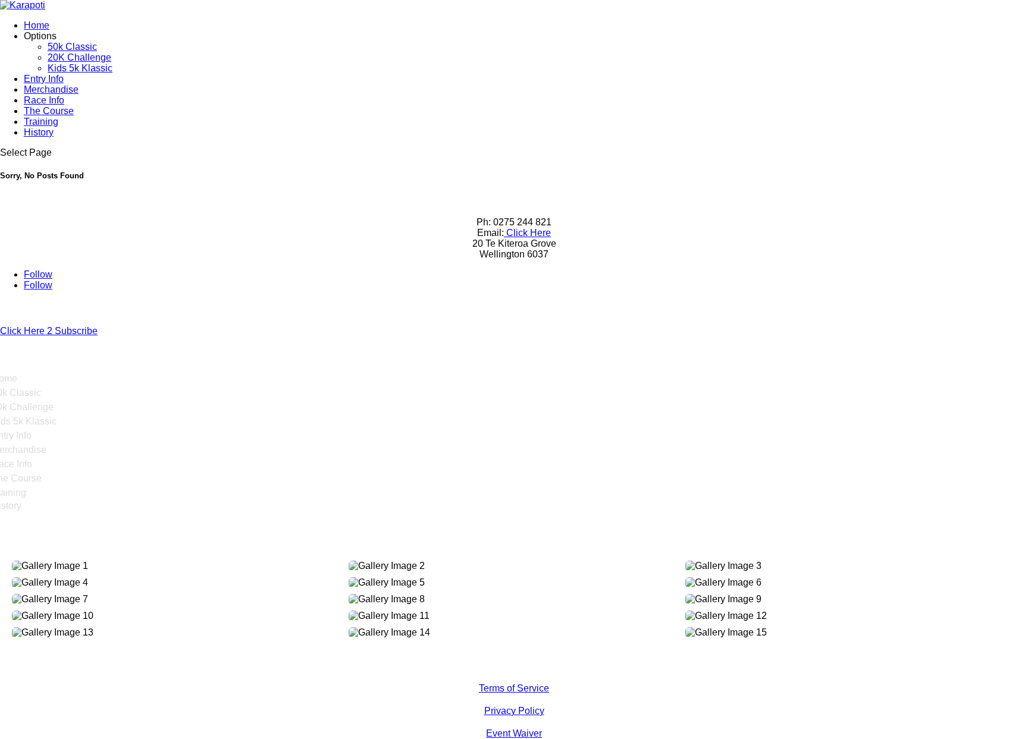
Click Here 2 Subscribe (49, 331)
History (39, 132)
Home (36, 25)
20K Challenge (79, 57)
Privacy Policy (514, 711)
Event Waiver (514, 733)
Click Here (527, 233)
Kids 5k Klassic (80, 68)
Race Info (44, 100)
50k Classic (72, 47)
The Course (49, 111)
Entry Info (44, 79)
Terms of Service (514, 688)
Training (41, 122)
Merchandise (51, 89)
